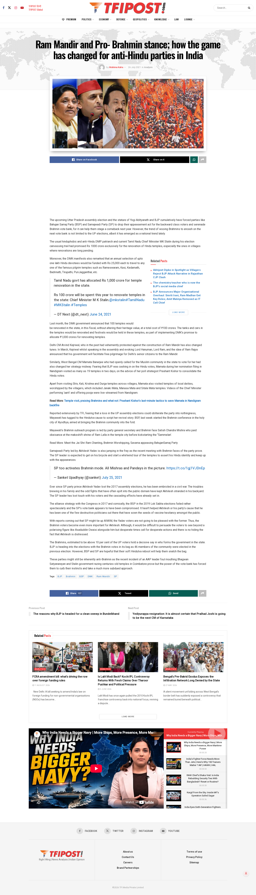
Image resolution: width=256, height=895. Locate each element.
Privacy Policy (194, 857)
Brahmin (70, 576)
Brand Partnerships (128, 868)
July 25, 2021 (112, 477)
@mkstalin (117, 300)
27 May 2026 (171, 685)
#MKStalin (62, 305)
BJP (60, 576)
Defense (120, 19)
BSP (81, 576)
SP (115, 576)
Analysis (148, 67)
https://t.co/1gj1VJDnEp (185, 468)
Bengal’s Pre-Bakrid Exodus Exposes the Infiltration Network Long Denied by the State (191, 679)
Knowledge (160, 19)
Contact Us (128, 857)
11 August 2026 (42, 685)
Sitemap (194, 862)
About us (128, 852)
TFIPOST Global (36, 9)
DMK (90, 576)
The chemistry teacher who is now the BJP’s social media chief (176, 284)
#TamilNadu (135, 300)
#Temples (79, 305)
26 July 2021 (134, 67)
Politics (86, 19)
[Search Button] (249, 7)
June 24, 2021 (100, 314)
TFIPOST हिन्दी (35, 6)
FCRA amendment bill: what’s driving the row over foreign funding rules (59, 679)
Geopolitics (140, 19)
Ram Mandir (103, 576)
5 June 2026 (105, 689)
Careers (128, 862)
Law (176, 19)
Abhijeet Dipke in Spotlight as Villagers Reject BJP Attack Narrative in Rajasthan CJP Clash (178, 273)
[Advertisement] (128, 193)
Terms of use (194, 852)
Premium (71, 19)
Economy (104, 19)
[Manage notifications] (246, 873)
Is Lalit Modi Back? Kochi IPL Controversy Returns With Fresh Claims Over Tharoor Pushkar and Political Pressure (124, 681)
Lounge (188, 19)
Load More (178, 312)
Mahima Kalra (116, 67)
